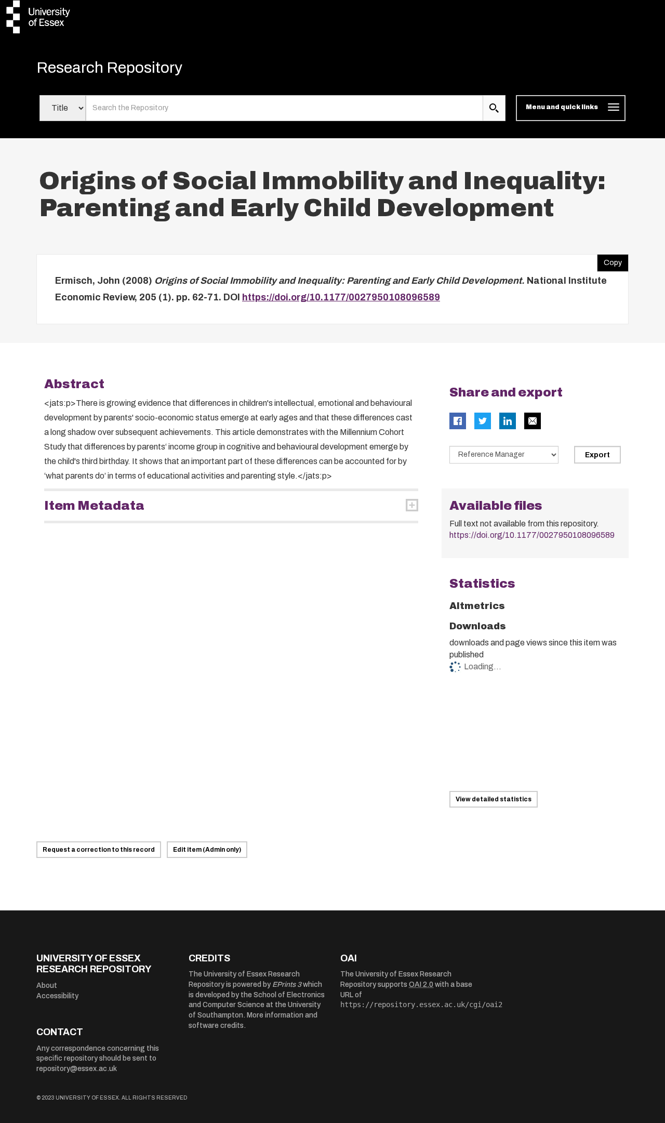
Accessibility (57, 996)
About (46, 985)
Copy (609, 260)
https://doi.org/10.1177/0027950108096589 (341, 297)
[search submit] (494, 108)
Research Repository (109, 67)
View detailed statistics (493, 799)
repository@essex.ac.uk (76, 1069)
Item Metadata (94, 505)
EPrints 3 (286, 984)
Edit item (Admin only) (207, 849)
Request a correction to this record (99, 849)
